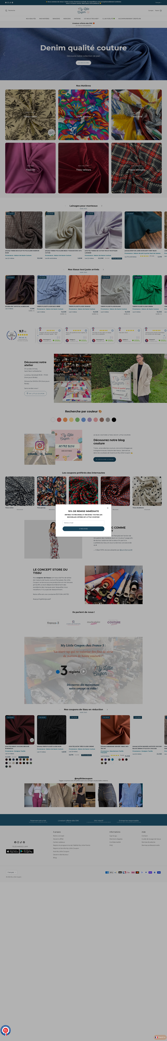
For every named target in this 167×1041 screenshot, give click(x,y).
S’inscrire (83, 529)
